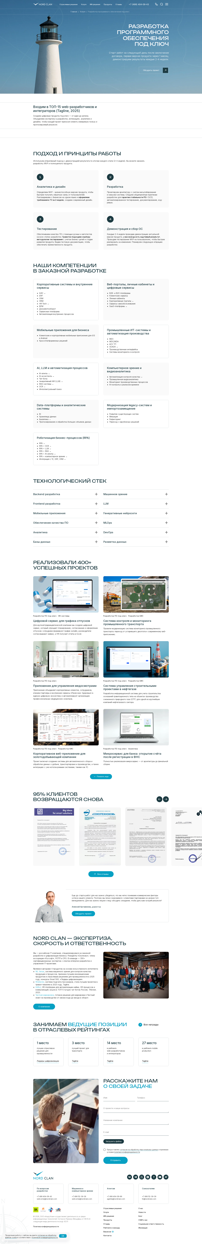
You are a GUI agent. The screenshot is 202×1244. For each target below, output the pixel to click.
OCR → (42, 386)
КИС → (42, 293)
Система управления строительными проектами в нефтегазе (129, 687)
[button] (156, 4)
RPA (41, 443)
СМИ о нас (143, 1220)
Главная (74, 12)
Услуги (83, 4)
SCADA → (113, 347)
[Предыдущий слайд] (159, 799)
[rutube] (166, 1179)
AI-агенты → (44, 373)
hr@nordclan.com (149, 1199)
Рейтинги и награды (111, 1228)
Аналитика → (45, 419)
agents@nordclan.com (116, 1199)
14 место (114, 1043)
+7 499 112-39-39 (79, 1196)
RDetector (40, 982)
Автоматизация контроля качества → (125, 377)
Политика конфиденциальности (46, 1227)
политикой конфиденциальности (45, 1238)
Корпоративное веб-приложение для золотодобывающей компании (59, 755)
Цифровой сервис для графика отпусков (61, 621)
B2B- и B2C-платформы (119, 293)
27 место (149, 1043)
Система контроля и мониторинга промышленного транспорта (127, 622)
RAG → (48, 451)
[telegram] (135, 1179)
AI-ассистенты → (46, 376)
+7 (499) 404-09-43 (139, 4)
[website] (161, 4)
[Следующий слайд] (166, 799)
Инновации (142, 1228)
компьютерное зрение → (56, 456)
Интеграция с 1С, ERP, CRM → (52, 459)
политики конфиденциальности (127, 1152)
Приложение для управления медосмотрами (65, 685)
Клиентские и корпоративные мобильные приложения (63, 335)
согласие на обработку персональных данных (139, 1150)
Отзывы (118, 4)
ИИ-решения (95, 4)
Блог (140, 1216)
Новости (142, 1212)
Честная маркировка (45, 995)
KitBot (38, 987)
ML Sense (40, 971)
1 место (43, 1043)
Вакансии (107, 1232)
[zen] (147, 1179)
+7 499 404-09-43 (44, 1196)
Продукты (108, 4)
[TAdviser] (153, 1179)
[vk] (129, 1179)
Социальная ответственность (151, 1224)
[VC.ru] (141, 1179)
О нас (140, 1208)
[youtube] (159, 1179)
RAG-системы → (46, 384)
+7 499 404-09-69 (114, 1196)
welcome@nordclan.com (47, 1199)
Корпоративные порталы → (121, 301)
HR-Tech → (44, 303)
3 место (78, 1043)
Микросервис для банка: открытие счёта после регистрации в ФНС (132, 755)
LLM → (48, 448)
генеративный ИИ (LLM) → (51, 381)
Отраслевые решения (69, 4)
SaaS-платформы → (118, 306)
